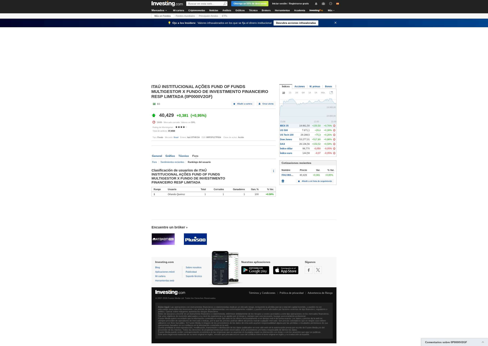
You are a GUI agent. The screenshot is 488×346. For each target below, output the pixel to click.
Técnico (253, 10)
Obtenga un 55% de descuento (250, 3)
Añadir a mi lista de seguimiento (317, 181)
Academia (299, 10)
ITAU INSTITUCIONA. (293, 175)
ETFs (224, 16)
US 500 (284, 130)
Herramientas (282, 10)
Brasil (176, 137)
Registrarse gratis (299, 3)
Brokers (266, 10)
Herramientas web (164, 280)
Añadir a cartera (244, 104)
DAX (282, 144)
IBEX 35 (284, 125)
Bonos (328, 86)
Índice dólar (286, 148)
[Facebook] (308, 270)
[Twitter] (318, 270)
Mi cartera (178, 10)
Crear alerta (268, 104)
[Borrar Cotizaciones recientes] (283, 180)
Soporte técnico (194, 276)
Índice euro (286, 153)
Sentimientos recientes (172, 162)
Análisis (226, 10)
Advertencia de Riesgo (320, 293)
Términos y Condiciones (262, 293)
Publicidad (191, 272)
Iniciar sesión (279, 3)
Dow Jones (286, 139)
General (157, 155)
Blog (157, 267)
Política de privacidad (291, 293)
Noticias (213, 10)
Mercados (158, 10)
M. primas (315, 86)
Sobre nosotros (193, 267)
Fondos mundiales (185, 16)
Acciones (300, 86)
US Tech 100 (287, 135)
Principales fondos (208, 16)
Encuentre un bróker (168, 227)
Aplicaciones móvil (165, 272)
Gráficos (240, 10)
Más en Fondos (162, 16)
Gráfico (170, 155)
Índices (286, 86)
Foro (154, 162)
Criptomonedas (196, 10)
